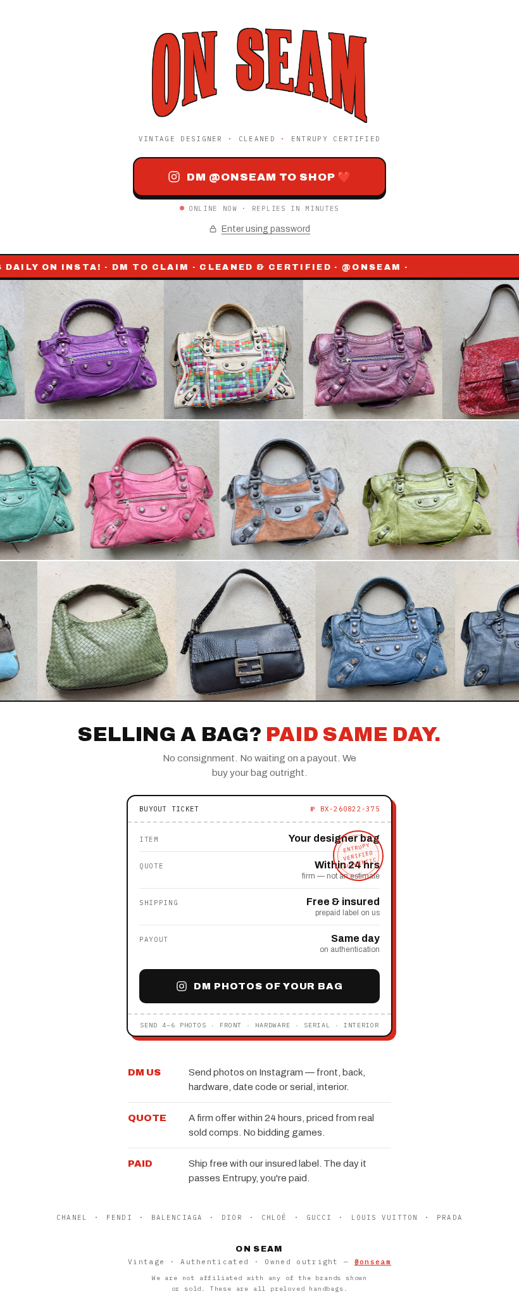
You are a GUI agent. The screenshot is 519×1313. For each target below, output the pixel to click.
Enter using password (266, 229)
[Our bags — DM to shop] (259, 490)
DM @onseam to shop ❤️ (269, 177)
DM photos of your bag (268, 986)
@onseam (372, 1261)
